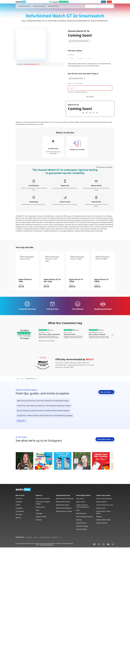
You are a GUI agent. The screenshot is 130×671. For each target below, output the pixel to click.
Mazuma (36, 537)
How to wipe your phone (84, 517)
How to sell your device (104, 499)
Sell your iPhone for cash (104, 505)
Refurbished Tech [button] (53, 6)
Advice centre (80, 502)
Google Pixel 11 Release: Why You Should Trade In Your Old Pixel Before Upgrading (44, 416)
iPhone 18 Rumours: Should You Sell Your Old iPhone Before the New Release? (43, 411)
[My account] (99, 2)
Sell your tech (100, 508)
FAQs (78, 510)
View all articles (106, 392)
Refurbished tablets (62, 505)
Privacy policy (40, 507)
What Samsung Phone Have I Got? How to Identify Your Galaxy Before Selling (43, 401)
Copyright (39, 513)
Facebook (19, 502)
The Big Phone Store (45, 537)
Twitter (18, 505)
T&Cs (37, 510)
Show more (21, 421)
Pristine (71, 58)
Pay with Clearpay (82, 526)
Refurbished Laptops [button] (39, 6)
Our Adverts (20, 511)
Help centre (80, 499)
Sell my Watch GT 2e (32, 64)
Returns (18, 518)
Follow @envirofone (105, 439)
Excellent (80, 58)
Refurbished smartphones (65, 499)
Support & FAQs (41, 517)
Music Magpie (28, 537)
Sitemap (79, 520)
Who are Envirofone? (43, 499)
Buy (103, 2)
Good (89, 58)
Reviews (99, 517)
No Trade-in (90, 97)
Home (17, 378)
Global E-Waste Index (103, 520)
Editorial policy (81, 513)
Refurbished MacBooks (64, 508)
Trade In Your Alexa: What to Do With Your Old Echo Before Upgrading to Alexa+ (43, 406)
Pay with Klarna (81, 523)
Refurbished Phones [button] (24, 6)
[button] (79, 41)
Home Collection (101, 523)
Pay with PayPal (81, 529)
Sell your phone (101, 502)
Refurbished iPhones (63, 502)
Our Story (19, 514)
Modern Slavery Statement (46, 545)
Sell (109, 2)
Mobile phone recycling (64, 511)
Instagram (19, 508)
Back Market (55, 537)
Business (39, 520)
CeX (61, 537)
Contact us (19, 499)
